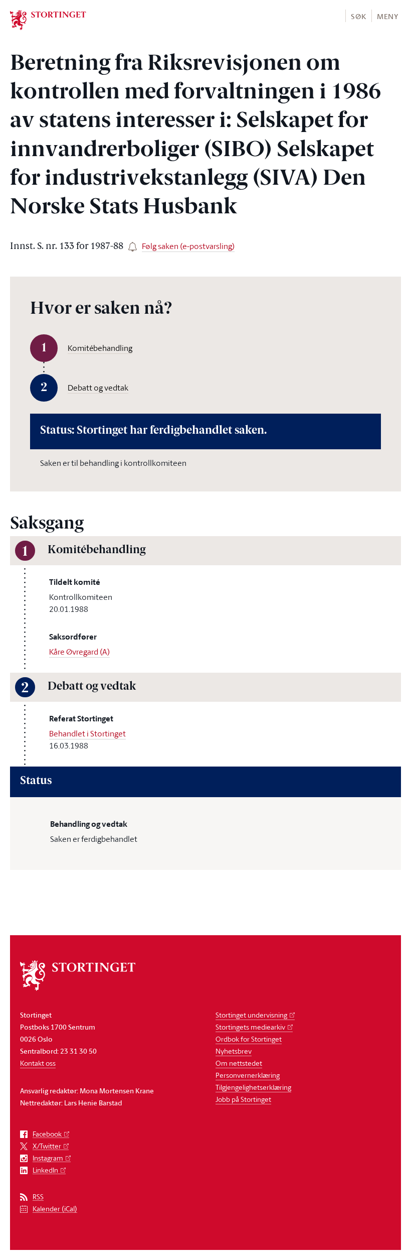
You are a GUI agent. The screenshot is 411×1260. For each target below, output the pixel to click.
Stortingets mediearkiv (250, 1027)
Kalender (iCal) (55, 1209)
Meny (387, 16)
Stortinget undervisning (251, 1015)
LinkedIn (45, 1170)
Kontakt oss (38, 1063)
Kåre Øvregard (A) (79, 651)
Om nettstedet (239, 1063)
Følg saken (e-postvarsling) (188, 245)
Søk (358, 16)
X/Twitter (47, 1146)
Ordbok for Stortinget (249, 1039)
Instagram (48, 1158)
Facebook (47, 1134)
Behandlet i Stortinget (87, 733)
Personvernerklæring (248, 1075)
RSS (38, 1197)
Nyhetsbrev (234, 1051)
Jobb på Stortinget (243, 1099)
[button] (358, 16)
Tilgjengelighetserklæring (253, 1087)
